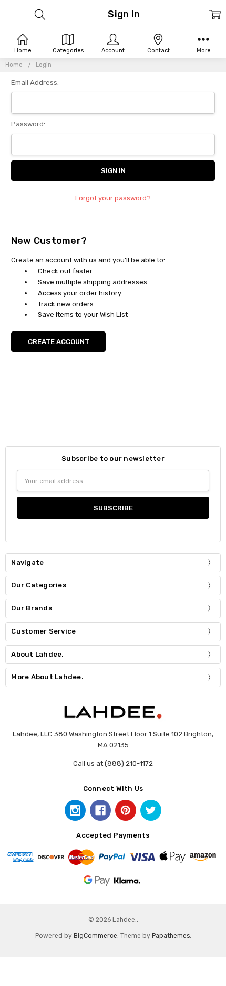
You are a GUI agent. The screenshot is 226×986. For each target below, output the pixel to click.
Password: (28, 124)
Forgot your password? (113, 198)
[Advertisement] (113, 411)
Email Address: (35, 83)
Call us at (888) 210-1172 (113, 763)
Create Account (58, 342)
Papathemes (171, 935)
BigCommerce (95, 935)
